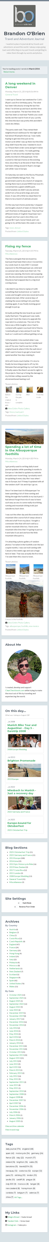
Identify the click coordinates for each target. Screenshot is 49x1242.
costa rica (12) (25, 1171)
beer (12, 228)
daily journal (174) (13, 1149)
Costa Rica (14, 938)
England (12, 944)
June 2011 (13, 1085)
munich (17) (30, 1158)
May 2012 (13, 1079)
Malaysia (13, 962)
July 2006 (13, 1112)
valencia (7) (34, 1193)
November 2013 (16, 1049)
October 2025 (15, 995)
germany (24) (37, 1153)
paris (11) (9, 1175)
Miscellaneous (11, 254)
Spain (11, 980)
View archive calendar (14, 1126)
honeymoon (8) (28, 1188)
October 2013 (15, 1052)
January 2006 (15, 1118)
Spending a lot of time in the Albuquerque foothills (23, 450)
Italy (11, 959)
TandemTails (12, 1221)
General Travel (11, 94)
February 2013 (15, 1073)
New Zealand (15, 971)
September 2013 (16, 1055)
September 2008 (16, 1094)
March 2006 (14, 1115)
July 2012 (13, 1076)
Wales (12, 986)
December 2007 (16, 1100)
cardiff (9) (20, 1179)
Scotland (13, 974)
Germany (13, 950)
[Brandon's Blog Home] (25, 16)
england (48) (27, 1149)
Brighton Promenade (21, 760)
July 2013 (13, 1061)
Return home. (9, 72)
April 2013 (13, 1067)
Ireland (12, 956)
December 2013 (16, 1046)
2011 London (15, 873)
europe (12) (37, 1171)
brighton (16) (22, 1162)
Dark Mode (27, 903)
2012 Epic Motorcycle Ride (21, 864)
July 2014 (13, 1028)
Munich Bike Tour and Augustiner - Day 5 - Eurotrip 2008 (21, 728)
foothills (24, 626)
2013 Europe (12, 779)
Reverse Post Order (27, 907)
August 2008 (14, 1097)
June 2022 (13, 1010)
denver (18, 228)
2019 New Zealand (17, 867)
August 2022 (14, 1007)
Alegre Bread (13, 1217)
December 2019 (16, 1013)
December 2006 (16, 1106)
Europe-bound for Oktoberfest (19, 825)
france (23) (10, 1158)
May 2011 (13, 1088)
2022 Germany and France (18, 812)
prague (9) (30, 1179)
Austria (12, 929)
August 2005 (14, 1121)
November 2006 (16, 1109)
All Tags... (18, 1197)
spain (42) (10, 1153)
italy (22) (20, 1158)
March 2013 (14, 1070)
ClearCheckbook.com (14, 690)
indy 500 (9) (11, 1184)
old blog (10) (20, 1175)
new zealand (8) (13, 1188)
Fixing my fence (18, 246)
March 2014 (14, 1040)
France (12, 947)
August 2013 (14, 1058)
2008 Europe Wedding (17, 749)
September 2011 (16, 1082)
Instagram (11, 1225)
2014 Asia (13, 861)
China (11, 935)
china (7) (9, 1197)
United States (23, 231)
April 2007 (13, 1103)
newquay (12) (11, 1171)
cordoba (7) (11, 1193)
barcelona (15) (12, 1166)
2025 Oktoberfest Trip (17, 830)
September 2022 (16, 1004)
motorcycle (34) (23, 1153)
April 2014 (13, 1037)
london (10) (32, 1175)
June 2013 (13, 1064)
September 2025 (16, 998)
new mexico (34, 626)
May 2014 (13, 1034)
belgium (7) (22, 1193)
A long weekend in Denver (20, 85)
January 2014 (15, 1043)
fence (12, 412)
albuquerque (15, 626)
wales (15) (33, 1162)
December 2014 (16, 1022)
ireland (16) (10, 1162)
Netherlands (14, 968)
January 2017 (15, 1019)
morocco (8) (23, 1184)
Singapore (13, 977)
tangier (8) (34, 1184)
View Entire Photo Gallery (19, 408)
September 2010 (16, 1091)
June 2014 (13, 1031)
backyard (19, 412)
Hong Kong (14, 953)
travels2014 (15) (25, 1166)
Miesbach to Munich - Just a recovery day (21, 792)
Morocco (13, 965)
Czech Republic (16, 941)
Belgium (12, 932)
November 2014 (16, 1025)
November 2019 (16, 1016)
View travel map (12, 1129)
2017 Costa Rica (16, 870)
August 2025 (14, 1001)
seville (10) (10, 1179)
